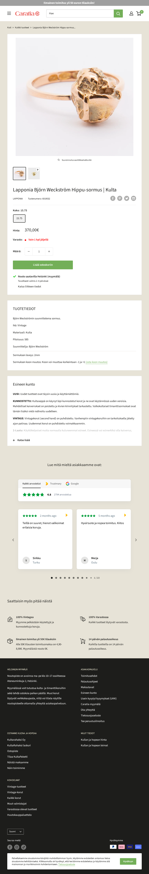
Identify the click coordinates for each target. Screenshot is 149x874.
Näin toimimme (16, 768)
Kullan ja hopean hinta (94, 740)
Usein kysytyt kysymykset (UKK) (99, 698)
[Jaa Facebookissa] (112, 198)
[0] (138, 13)
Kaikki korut (14, 798)
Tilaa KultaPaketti (17, 757)
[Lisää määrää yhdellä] (49, 251)
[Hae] (118, 13)
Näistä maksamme (17, 762)
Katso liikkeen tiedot (29, 286)
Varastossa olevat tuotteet (22, 809)
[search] (80, 13)
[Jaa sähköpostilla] (133, 198)
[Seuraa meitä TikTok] (23, 847)
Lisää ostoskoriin (43, 265)
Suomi (12, 831)
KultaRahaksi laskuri (19, 745)
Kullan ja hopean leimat (94, 745)
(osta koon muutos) (97, 362)
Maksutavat (87, 687)
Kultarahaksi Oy (16, 740)
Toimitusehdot (89, 676)
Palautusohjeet (89, 682)
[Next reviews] (135, 539)
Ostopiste (12, 751)
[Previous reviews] (13, 539)
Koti (9, 27)
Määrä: (17, 251)
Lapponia (18, 198)
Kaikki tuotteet (22, 27)
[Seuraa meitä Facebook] (9, 847)
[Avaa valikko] (9, 13)
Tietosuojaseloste (91, 715)
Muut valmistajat (17, 804)
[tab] (52, 578)
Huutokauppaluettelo (19, 815)
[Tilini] (131, 13)
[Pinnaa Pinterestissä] (119, 198)
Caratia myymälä (90, 704)
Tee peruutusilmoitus (92, 721)
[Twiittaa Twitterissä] (126, 198)
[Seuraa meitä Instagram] (16, 847)
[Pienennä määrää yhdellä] (29, 251)
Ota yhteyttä (88, 710)
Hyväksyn (128, 861)
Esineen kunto (89, 693)
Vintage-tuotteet (16, 787)
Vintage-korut (15, 792)
